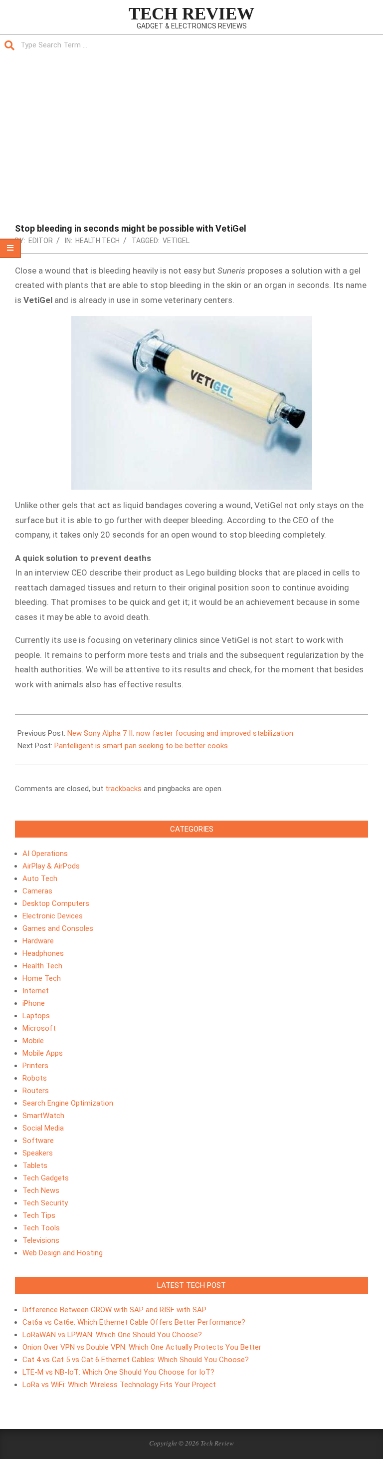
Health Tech (97, 241)
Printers (35, 1065)
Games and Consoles (57, 928)
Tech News (40, 1190)
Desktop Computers (55, 903)
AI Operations (45, 853)
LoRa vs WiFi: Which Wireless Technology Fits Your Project (119, 1384)
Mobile (33, 1040)
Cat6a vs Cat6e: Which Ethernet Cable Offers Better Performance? (133, 1322)
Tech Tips (38, 1215)
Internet (35, 990)
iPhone (33, 1003)
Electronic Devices (52, 915)
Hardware (38, 940)
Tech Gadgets (45, 1177)
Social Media (43, 1128)
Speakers (37, 1153)
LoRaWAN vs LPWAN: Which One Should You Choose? (112, 1334)
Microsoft (39, 1028)
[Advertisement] (191, 130)
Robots (34, 1078)
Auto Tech (39, 878)
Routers (35, 1090)
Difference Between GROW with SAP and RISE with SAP (114, 1309)
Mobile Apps (42, 1053)
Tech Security (45, 1202)
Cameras (37, 890)
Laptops (36, 1015)
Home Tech (41, 978)
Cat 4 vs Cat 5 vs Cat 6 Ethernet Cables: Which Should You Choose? (135, 1359)
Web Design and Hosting (62, 1252)
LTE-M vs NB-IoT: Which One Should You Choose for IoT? (118, 1372)
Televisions (40, 1240)
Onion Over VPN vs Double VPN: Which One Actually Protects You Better (141, 1347)
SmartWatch (43, 1115)
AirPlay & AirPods (51, 866)
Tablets (34, 1165)
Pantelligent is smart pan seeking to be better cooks (141, 745)
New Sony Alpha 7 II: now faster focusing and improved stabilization (180, 733)
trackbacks (123, 788)
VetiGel (176, 241)
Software (38, 1140)
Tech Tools (41, 1227)
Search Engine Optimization (67, 1103)
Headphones (43, 953)
